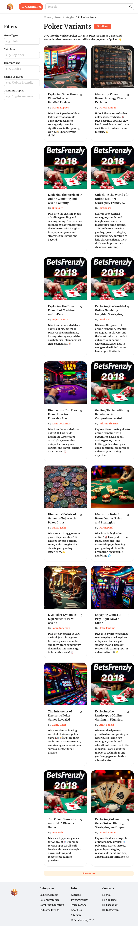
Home (47, 17)
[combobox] (88, 7)
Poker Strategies (64, 17)
